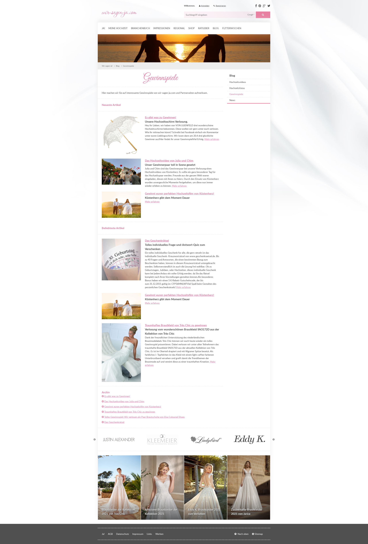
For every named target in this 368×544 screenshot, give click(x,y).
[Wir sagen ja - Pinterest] (259, 6)
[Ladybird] (206, 445)
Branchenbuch (140, 28)
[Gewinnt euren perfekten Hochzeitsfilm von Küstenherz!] (121, 216)
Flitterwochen (231, 28)
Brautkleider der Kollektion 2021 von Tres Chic (118, 512)
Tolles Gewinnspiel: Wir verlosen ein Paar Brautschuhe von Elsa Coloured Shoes (144, 417)
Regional (179, 28)
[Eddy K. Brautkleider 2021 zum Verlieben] (205, 487)
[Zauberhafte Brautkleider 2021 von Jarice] (248, 487)
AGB (110, 534)
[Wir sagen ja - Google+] (264, 6)
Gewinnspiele (128, 66)
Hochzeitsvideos (237, 82)
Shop (191, 28)
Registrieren (221, 5)
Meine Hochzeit (118, 28)
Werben (159, 534)
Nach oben (243, 534)
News (232, 100)
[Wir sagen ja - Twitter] (268, 6)
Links (149, 534)
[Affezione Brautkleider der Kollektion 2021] (162, 487)
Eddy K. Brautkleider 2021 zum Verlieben (204, 512)
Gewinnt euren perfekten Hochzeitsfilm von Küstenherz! (179, 193)
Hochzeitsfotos (237, 88)
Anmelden (205, 5)
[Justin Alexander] (119, 445)
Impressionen (161, 28)
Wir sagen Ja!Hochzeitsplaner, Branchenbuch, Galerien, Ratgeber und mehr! (119, 14)
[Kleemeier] (162, 445)
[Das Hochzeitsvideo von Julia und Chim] (121, 182)
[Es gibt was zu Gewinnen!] (121, 152)
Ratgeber (203, 28)
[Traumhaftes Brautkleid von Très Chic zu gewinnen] (121, 380)
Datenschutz (122, 534)
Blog (216, 28)
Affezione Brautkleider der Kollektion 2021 (161, 512)
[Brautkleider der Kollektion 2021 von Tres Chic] (119, 487)
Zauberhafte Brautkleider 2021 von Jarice (246, 512)
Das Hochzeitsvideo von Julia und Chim (169, 160)
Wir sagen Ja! (107, 66)
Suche (263, 15)
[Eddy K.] (249, 445)
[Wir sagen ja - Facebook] (256, 6)
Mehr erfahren (211, 139)
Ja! (103, 28)
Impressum (137, 534)
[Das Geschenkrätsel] (121, 278)
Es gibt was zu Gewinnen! (160, 117)
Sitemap (259, 534)
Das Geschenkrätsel (157, 240)
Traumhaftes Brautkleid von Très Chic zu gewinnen (176, 325)
